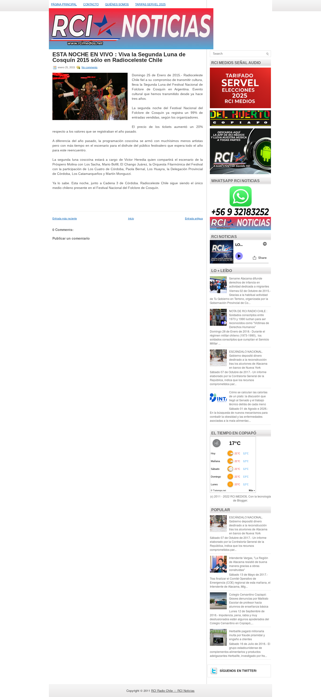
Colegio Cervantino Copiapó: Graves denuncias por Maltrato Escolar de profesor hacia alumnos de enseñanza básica (248, 600)
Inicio (131, 218)
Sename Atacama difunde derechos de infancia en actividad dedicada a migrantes (249, 282)
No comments (90, 67)
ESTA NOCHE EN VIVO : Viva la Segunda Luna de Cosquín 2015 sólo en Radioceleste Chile (118, 57)
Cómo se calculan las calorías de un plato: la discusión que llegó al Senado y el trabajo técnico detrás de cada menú (248, 398)
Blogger (242, 500)
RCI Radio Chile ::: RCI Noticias (173, 690)
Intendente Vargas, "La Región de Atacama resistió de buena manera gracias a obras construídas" (248, 564)
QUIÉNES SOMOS (117, 4)
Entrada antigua (194, 218)
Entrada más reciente (64, 218)
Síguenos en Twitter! (238, 670)
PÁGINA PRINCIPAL (64, 4)
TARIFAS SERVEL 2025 (150, 4)
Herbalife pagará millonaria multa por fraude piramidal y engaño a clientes (247, 635)
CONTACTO (91, 4)
